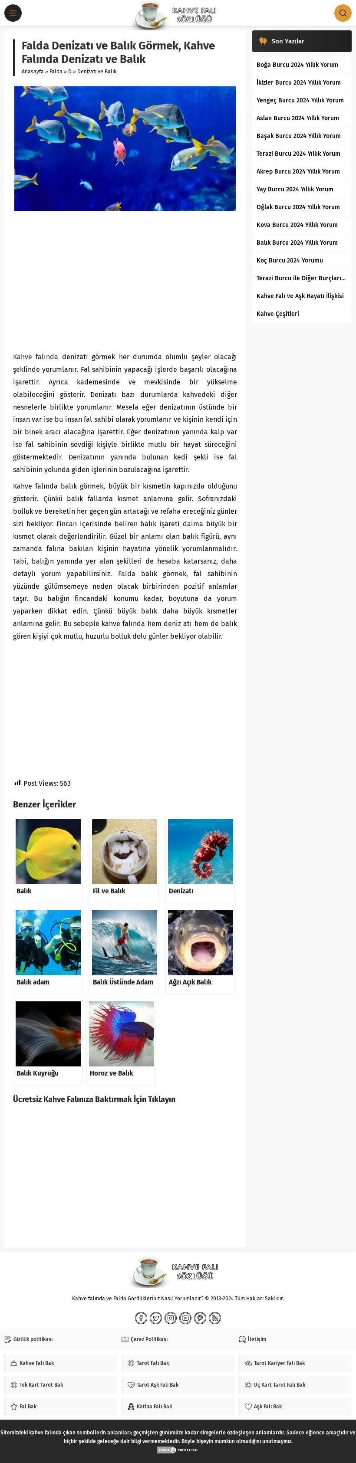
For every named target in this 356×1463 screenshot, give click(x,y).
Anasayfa (33, 72)
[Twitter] (156, 1318)
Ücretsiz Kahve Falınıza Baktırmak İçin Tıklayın (94, 1099)
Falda (56, 72)
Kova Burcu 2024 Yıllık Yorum (297, 225)
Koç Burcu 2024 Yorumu (290, 260)
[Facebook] (141, 1318)
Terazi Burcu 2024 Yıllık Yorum (298, 153)
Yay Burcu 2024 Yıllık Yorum (295, 189)
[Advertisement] (125, 281)
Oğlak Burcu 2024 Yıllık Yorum (298, 207)
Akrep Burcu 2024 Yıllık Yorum (298, 171)
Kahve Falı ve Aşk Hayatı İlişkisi (300, 296)
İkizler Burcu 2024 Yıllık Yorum (299, 82)
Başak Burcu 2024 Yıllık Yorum (299, 136)
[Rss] (215, 1318)
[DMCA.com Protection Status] (178, 1450)
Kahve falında (35, 357)
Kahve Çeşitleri (278, 314)
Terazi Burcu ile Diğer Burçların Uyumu (302, 278)
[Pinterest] (200, 1318)
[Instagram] (171, 1318)
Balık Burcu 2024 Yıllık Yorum (297, 242)
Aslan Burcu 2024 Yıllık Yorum (298, 118)
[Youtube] (185, 1318)
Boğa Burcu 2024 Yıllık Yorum (297, 65)
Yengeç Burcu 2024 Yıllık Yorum (300, 100)
